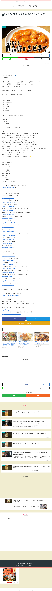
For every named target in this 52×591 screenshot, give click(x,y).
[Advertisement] (26, 21)
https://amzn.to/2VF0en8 (8, 235)
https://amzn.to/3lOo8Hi (8, 264)
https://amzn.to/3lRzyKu (8, 276)
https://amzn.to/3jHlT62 (8, 247)
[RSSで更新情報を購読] (38, 395)
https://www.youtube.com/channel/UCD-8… (13, 310)
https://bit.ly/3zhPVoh (8, 187)
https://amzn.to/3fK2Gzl (8, 214)
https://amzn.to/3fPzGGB (8, 218)
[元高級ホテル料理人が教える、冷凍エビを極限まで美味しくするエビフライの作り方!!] (25, 336)
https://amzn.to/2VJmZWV (8, 281)
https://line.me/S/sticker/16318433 (10, 295)
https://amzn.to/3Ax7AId (8, 272)
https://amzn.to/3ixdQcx (8, 285)
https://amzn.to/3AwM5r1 (8, 256)
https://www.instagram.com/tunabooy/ (11, 314)
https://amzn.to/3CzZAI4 (8, 260)
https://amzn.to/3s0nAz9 (8, 239)
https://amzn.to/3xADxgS (8, 268)
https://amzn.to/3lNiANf (8, 210)
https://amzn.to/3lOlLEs (8, 231)
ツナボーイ (5, 356)
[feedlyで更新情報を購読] (14, 395)
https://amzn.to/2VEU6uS (8, 222)
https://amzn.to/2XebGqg (8, 202)
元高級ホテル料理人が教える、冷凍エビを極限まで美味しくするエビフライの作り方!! (25, 343)
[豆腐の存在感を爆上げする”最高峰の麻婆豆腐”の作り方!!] (41, 336)
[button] (42, 58)
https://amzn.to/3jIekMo (8, 198)
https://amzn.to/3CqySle (8, 206)
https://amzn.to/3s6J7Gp (8, 243)
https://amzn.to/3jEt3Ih (8, 227)
